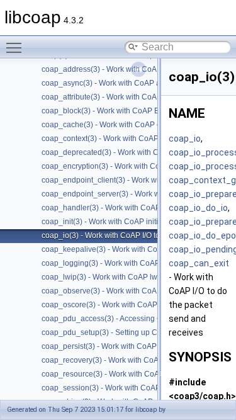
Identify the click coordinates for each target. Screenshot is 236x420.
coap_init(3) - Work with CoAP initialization (114, 221)
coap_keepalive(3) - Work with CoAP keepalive (122, 249)
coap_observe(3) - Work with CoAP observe (116, 291)
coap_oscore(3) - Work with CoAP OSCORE (117, 304)
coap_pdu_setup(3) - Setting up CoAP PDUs (118, 332)
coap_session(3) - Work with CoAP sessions (117, 387)
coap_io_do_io (198, 208)
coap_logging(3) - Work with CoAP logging (115, 263)
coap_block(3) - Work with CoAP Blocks (109, 110)
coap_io (185, 138)
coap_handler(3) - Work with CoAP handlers (117, 207)
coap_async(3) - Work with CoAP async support (123, 83)
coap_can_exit (199, 263)
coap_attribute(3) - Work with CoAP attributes (118, 97)
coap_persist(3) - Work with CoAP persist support (125, 346)
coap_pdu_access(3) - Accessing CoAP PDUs (120, 318)
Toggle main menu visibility (16, 47)
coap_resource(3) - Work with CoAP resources (121, 374)
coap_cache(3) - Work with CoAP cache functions (126, 124)
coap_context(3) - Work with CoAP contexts (115, 138)
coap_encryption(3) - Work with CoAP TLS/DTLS (124, 166)
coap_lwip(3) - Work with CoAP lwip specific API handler (137, 277)
